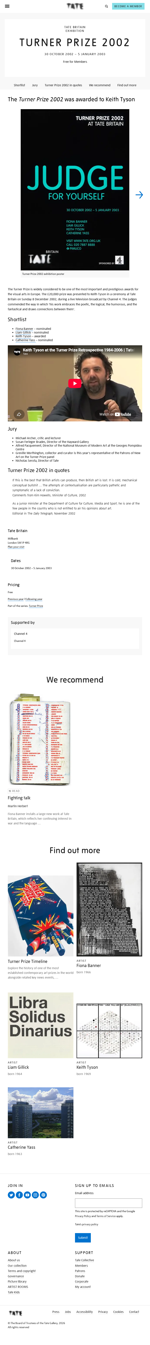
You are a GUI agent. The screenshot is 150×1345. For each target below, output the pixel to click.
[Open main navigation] (35, 6)
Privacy (103, 1312)
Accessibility (84, 1312)
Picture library (17, 1282)
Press (55, 1312)
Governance (16, 1276)
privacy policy (90, 1224)
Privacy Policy (83, 1216)
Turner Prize (36, 606)
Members (81, 1266)
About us (14, 1260)
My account (83, 1287)
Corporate (81, 1282)
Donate (80, 1276)
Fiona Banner (24, 329)
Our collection (17, 1266)
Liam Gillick (23, 333)
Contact (134, 1312)
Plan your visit (16, 547)
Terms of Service (106, 1216)
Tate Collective (84, 1260)
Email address (84, 1193)
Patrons (80, 1271)
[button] (106, 6)
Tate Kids (14, 1292)
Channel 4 (20, 634)
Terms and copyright (22, 1271)
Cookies (118, 1312)
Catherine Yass (26, 340)
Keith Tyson (23, 336)
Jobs (68, 1312)
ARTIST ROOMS (18, 1287)
